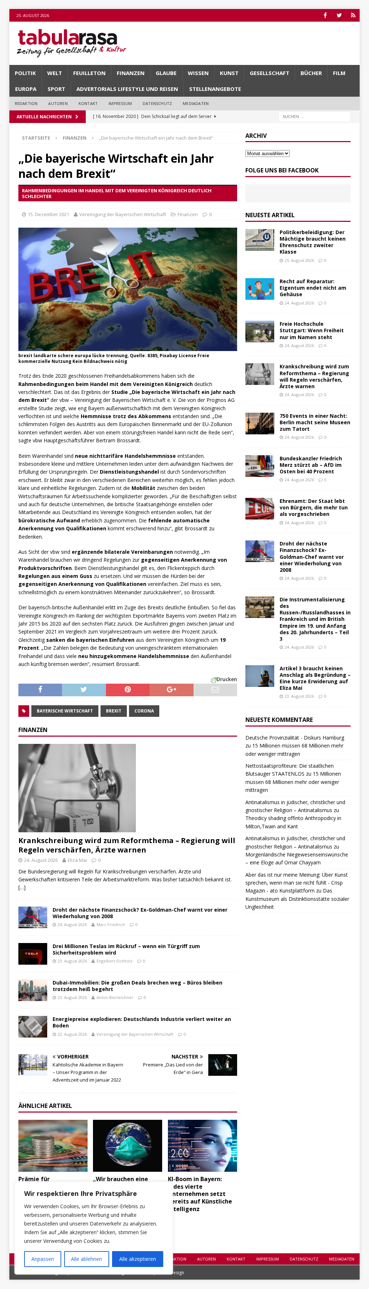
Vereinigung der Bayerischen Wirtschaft (122, 214)
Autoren (57, 103)
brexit (113, 711)
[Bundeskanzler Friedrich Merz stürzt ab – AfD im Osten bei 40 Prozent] (259, 466)
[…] (22, 887)
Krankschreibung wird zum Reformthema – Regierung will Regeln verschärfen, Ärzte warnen (126, 845)
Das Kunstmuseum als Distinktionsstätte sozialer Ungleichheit (297, 898)
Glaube (166, 72)
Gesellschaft (269, 72)
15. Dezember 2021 (48, 214)
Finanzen (131, 72)
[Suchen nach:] (315, 116)
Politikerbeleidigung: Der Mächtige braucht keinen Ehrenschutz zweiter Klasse (313, 242)
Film (339, 72)
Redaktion (26, 103)
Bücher (311, 72)
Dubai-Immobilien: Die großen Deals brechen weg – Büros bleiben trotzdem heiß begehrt (137, 985)
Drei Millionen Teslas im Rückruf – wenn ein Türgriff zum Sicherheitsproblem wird (126, 949)
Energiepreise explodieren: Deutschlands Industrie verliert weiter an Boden (142, 1022)
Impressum (120, 103)
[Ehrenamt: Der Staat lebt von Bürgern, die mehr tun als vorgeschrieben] (259, 508)
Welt (54, 72)
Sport (56, 88)
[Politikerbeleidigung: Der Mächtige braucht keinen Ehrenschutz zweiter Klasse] (259, 240)
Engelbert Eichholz (115, 961)
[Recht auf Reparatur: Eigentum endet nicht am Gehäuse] (259, 289)
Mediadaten (196, 103)
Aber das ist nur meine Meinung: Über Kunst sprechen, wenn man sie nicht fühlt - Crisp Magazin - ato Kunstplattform (296, 882)
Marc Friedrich (111, 924)
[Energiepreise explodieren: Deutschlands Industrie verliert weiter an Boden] (32, 1027)
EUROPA (25, 88)
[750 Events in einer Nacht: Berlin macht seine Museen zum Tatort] (259, 423)
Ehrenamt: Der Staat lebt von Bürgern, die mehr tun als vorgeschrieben (314, 507)
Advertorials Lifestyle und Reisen (127, 88)
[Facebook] (325, 15)
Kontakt (88, 103)
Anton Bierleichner (115, 997)
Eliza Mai (77, 860)
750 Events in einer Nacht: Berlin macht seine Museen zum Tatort (315, 422)
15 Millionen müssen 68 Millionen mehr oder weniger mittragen (293, 781)
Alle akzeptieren (137, 1258)
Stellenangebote (215, 88)
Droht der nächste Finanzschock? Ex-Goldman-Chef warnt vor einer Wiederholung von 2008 (140, 913)
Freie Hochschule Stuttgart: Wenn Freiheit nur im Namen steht (312, 330)
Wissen (198, 72)
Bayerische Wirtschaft (65, 711)
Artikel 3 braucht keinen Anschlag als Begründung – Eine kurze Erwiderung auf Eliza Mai (315, 678)
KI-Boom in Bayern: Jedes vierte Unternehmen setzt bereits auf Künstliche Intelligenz (200, 1194)
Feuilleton (89, 72)
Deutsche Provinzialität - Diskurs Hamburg (294, 737)
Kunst (229, 72)
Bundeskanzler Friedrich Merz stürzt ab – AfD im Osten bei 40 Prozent (311, 465)
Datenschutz (157, 103)
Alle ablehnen (86, 1258)
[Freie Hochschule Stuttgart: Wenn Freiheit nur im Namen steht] (259, 331)
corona (144, 711)
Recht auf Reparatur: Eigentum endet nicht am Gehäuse (313, 288)
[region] (93, 1228)
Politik (25, 72)
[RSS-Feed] (353, 15)
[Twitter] (339, 15)
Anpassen (42, 1258)
